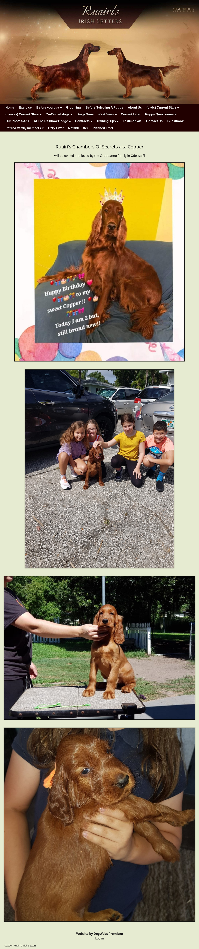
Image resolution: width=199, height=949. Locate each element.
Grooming (73, 107)
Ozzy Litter (56, 128)
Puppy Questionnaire (160, 114)
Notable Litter (78, 128)
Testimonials (132, 121)
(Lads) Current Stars (161, 107)
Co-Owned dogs (58, 114)
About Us (135, 107)
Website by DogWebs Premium (99, 933)
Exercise (25, 107)
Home (9, 107)
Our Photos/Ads (17, 121)
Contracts (82, 121)
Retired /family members (23, 128)
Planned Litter (103, 128)
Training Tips (106, 121)
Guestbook (175, 121)
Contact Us (154, 121)
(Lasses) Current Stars (22, 114)
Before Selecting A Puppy (104, 107)
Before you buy (47, 107)
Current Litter (131, 114)
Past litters (106, 114)
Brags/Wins (85, 114)
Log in (99, 938)
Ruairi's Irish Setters (25, 945)
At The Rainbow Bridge (51, 121)
